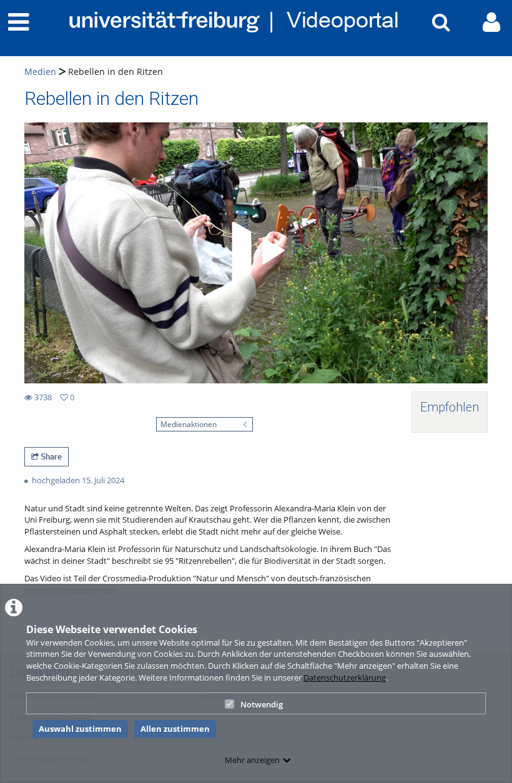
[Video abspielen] (256, 253)
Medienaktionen (188, 424)
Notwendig (261, 704)
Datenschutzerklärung (344, 677)
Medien (40, 71)
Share (50, 456)
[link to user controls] (491, 22)
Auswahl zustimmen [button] (80, 728)
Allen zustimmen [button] (175, 728)
